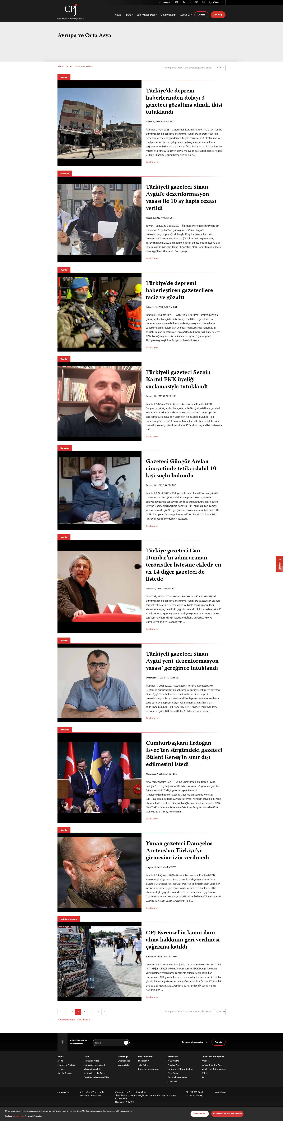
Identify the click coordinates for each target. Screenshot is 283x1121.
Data (86, 1056)
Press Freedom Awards (148, 1069)
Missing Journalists (92, 1069)
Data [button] (128, 14)
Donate (201, 14)
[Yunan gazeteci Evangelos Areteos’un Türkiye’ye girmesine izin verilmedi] (99, 872)
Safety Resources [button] (146, 14)
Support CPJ (143, 1060)
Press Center (173, 1073)
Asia (203, 1077)
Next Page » (83, 1020)
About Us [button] (185, 14)
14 (98, 1012)
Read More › (152, 162)
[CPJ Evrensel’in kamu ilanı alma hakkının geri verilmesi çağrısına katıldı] (99, 961)
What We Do (173, 1060)
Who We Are (173, 1064)
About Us (173, 1056)
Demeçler (64, 173)
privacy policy (18, 1116)
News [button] (118, 14)
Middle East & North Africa (214, 1069)
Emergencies (124, 1060)
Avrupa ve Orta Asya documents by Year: (188, 68)
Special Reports (64, 1073)
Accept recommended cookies (227, 1114)
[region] (141, 1114)
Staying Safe (123, 1064)
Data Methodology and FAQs (97, 1077)
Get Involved (145, 1056)
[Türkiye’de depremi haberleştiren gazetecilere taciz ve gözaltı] (99, 312)
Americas (206, 1060)
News (60, 1056)
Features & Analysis (84, 66)
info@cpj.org (220, 1092)
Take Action (143, 1064)
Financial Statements (177, 1077)
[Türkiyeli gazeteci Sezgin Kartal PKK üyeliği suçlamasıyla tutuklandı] (99, 401)
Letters (60, 1069)
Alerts (60, 66)
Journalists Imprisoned (94, 1064)
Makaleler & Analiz (68, 919)
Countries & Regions (213, 1056)
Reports (69, 66)
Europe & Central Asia (212, 1064)
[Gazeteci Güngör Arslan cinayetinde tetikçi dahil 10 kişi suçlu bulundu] (99, 490)
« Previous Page (66, 1020)
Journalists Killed (91, 1060)
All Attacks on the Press (94, 1073)
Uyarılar (64, 77)
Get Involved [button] (168, 14)
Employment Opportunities (180, 1069)
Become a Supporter (192, 1042)
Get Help (218, 14)
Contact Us (173, 1081)
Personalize (199, 1114)
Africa (204, 1073)
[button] (222, 2)
